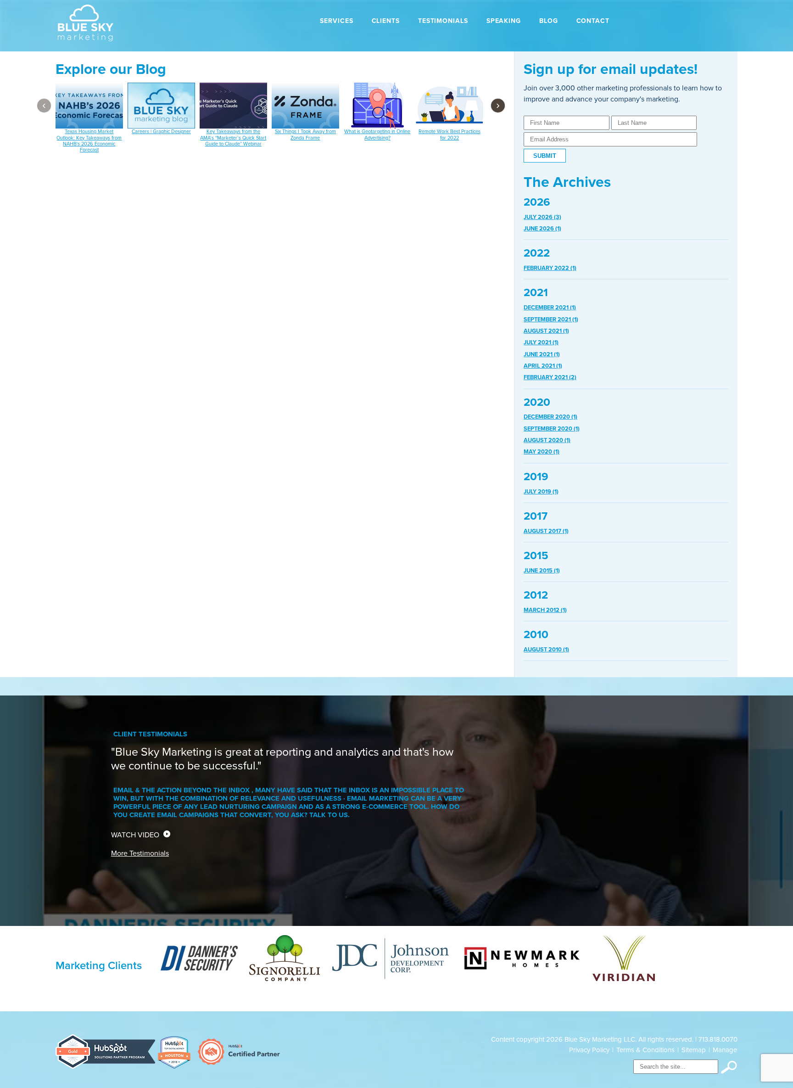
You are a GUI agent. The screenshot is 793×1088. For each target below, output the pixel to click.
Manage (725, 1050)
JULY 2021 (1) (541, 342)
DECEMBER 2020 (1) (550, 417)
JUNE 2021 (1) (542, 354)
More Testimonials (140, 853)
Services (336, 21)
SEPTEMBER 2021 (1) (551, 319)
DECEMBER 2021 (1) (550, 307)
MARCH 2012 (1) (545, 610)
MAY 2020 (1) (541, 451)
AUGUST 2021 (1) (546, 331)
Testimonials (443, 21)
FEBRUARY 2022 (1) (550, 268)
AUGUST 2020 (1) (547, 440)
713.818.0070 (717, 1039)
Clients (386, 21)
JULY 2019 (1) (541, 491)
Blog (548, 21)
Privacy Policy (589, 1050)
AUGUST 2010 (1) (546, 649)
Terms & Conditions (645, 1050)
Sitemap (693, 1050)
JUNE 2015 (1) (542, 570)
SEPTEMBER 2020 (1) (552, 428)
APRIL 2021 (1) (543, 366)
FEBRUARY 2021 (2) (550, 377)
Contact (592, 21)
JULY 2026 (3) (542, 217)
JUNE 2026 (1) (542, 228)
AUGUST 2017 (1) (546, 531)
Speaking (503, 21)
